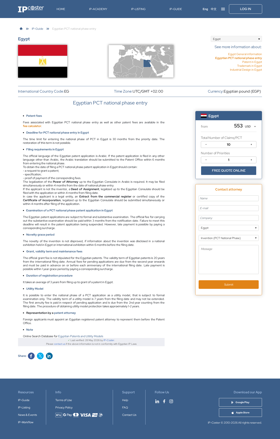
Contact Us (129, 415)
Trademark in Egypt (249, 66)
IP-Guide (176, 9)
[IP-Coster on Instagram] (171, 401)
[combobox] (236, 39)
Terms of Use (63, 400)
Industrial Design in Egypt (246, 69)
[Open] (259, 39)
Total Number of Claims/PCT (221, 138)
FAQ (125, 407)
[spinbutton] (228, 144)
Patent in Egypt (252, 62)
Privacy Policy (64, 407)
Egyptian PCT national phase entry (238, 58)
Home (61, 9)
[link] (21, 29)
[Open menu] (223, 9)
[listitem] (238, 58)
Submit (228, 284)
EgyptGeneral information (245, 54)
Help (125, 400)
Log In (245, 9)
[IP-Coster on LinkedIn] (157, 401)
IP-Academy (98, 9)
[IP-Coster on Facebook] (164, 401)
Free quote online (229, 170)
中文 (213, 9)
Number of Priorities (215, 153)
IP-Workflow (25, 422)
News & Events (27, 415)
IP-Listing (138, 9)
